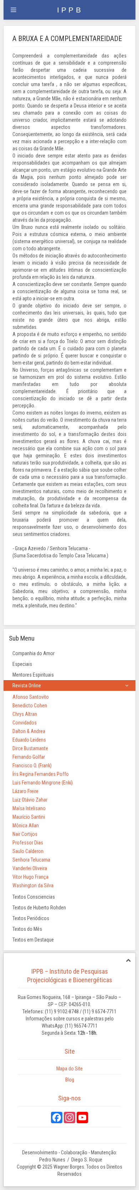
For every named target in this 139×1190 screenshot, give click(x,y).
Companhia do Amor (33, 653)
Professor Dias (27, 842)
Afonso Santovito (30, 697)
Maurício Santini (28, 817)
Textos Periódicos (30, 918)
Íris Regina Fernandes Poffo (40, 774)
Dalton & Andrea (28, 731)
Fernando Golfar (28, 757)
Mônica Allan (25, 825)
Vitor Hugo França (30, 877)
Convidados (24, 722)
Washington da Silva (32, 885)
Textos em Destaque (33, 940)
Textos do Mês (27, 929)
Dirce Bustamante (30, 748)
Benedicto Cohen (29, 705)
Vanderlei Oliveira (29, 868)
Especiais (22, 664)
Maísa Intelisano (29, 808)
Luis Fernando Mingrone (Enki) (42, 782)
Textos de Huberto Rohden (39, 907)
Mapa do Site (69, 1068)
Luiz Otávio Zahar (29, 800)
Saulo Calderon (27, 851)
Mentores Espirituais (33, 675)
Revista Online (26, 685)
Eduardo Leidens (29, 740)
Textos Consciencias (33, 897)
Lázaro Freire (25, 791)
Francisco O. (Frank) (32, 765)
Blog (69, 1080)
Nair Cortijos (24, 834)
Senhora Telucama (31, 860)
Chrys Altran (24, 714)
